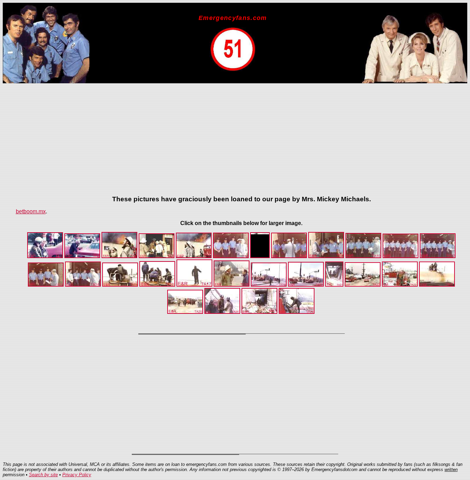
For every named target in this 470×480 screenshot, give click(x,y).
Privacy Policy (76, 474)
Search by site (43, 474)
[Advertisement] (222, 142)
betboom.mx (31, 211)
